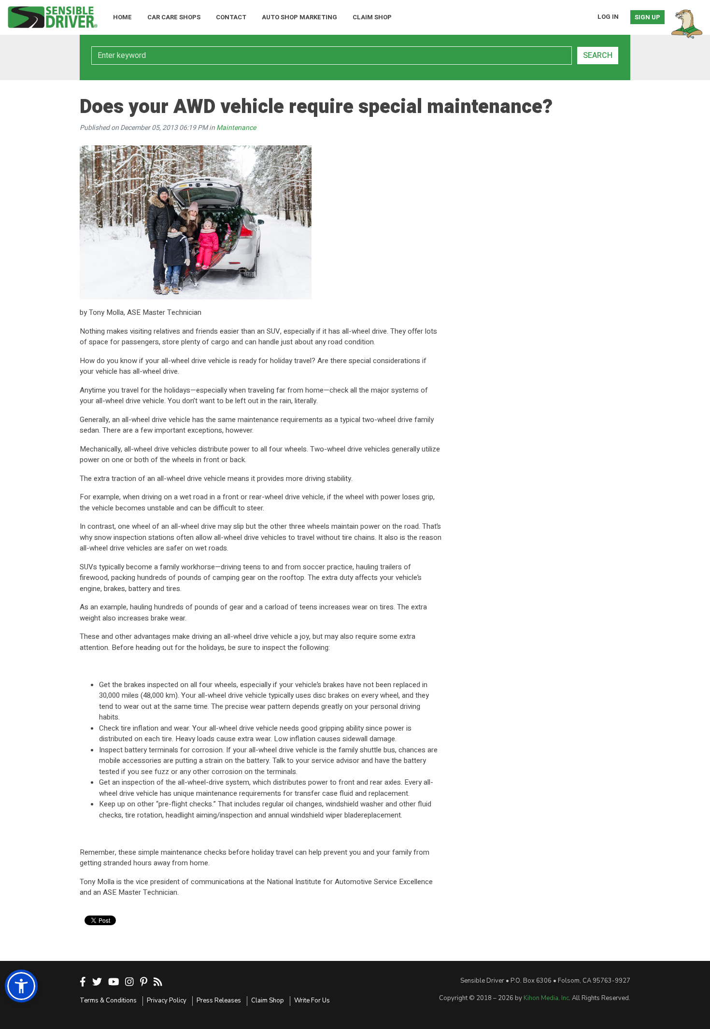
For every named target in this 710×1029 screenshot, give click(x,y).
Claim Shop (372, 17)
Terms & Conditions (108, 1000)
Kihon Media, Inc (546, 998)
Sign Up (647, 17)
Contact (231, 17)
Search (597, 55)
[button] (21, 986)
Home (122, 17)
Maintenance (236, 128)
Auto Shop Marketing (299, 17)
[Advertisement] (528, 198)
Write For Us (312, 1000)
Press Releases (219, 1000)
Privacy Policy (166, 1000)
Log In (608, 16)
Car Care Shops (173, 17)
